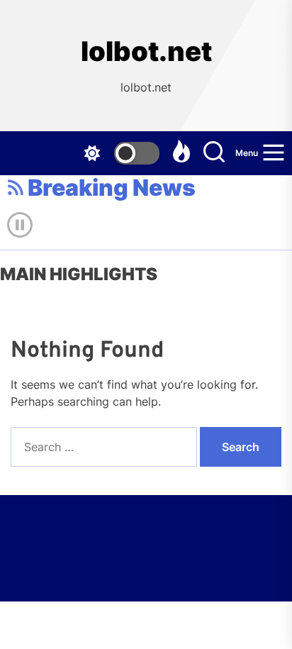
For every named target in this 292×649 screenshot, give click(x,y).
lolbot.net (146, 51)
